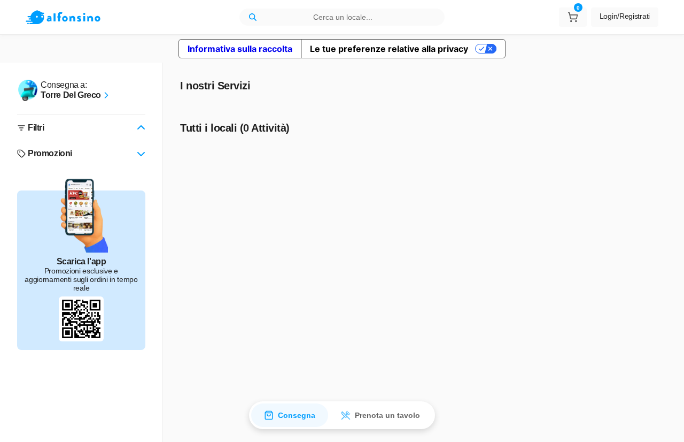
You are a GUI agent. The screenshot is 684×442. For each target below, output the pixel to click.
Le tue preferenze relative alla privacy (389, 48)
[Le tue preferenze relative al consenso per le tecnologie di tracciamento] (665, 423)
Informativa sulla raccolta (240, 48)
